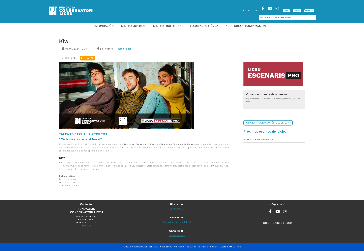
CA (243, 11)
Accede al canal (177, 235)
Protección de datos (185, 247)
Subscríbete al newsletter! (177, 222)
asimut (286, 11)
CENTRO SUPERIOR (133, 26)
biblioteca (309, 11)
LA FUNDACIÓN (104, 26)
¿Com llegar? (177, 209)
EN (256, 11)
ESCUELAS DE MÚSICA (204, 26)
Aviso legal (166, 247)
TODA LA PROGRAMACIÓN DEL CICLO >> (268, 123)
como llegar (124, 49)
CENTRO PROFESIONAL (168, 26)
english (289, 223)
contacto (86, 225)
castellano (277, 223)
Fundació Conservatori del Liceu (140, 247)
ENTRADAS (87, 58)
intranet (297, 11)
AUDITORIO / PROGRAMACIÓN (246, 26)
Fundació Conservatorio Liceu (71, 11)
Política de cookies (208, 247)
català (266, 223)
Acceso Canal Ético (230, 247)
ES (249, 11)
